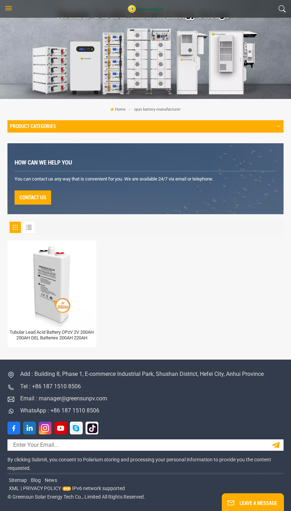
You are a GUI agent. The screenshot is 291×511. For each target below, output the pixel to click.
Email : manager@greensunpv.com (63, 398)
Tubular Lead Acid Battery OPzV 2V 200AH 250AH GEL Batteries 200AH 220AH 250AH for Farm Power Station (52, 334)
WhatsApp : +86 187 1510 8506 (59, 410)
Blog (36, 480)
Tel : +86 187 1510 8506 (50, 386)
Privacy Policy (42, 488)
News (51, 480)
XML (14, 488)
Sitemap (18, 480)
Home (120, 109)
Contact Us (33, 197)
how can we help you (43, 162)
